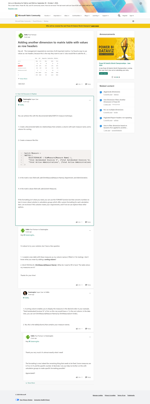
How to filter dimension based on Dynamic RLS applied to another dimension (115, 127)
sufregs (116, 120)
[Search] (119, 15)
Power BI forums (37, 21)
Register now (12, 8)
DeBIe (26, 35)
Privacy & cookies (110, 395)
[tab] (115, 77)
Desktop (46, 21)
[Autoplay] (112, 77)
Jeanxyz (116, 94)
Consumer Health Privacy (42, 400)
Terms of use (121, 395)
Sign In (132, 15)
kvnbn (116, 112)
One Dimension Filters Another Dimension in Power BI (114, 101)
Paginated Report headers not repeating (118, 118)
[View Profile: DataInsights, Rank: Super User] (20, 100)
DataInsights (27, 99)
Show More (23, 79)
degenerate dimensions (112, 92)
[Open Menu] (133, 21)
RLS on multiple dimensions (113, 110)
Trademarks (131, 395)
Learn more (95, 26)
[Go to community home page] (27, 15)
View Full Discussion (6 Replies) (27, 94)
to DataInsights (43, 229)
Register (125, 15)
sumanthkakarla (117, 130)
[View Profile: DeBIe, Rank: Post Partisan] (20, 35)
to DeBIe (46, 292)
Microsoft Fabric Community (23, 21)
